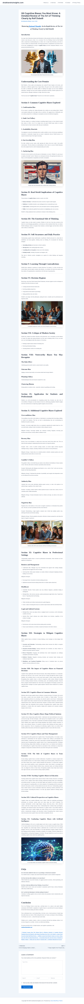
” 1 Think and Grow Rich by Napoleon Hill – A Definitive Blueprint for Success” (45, 939)
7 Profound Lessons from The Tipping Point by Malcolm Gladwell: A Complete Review (41, 932)
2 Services (53, 2)
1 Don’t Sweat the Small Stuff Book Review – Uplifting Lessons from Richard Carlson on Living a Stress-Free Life (42, 936)
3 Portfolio (60, 2)
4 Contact (67, 2)
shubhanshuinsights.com (13, 3)
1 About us (45, 2)
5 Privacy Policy (76, 2)
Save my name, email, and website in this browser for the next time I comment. (40, 982)
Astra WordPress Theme (56, 1000)
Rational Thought (35, 26)
